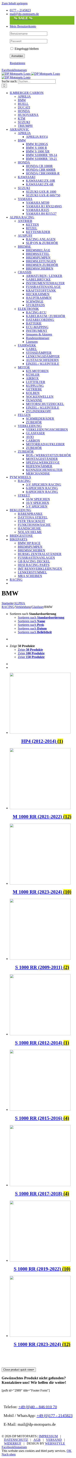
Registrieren (17, 63)
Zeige (30, 649)
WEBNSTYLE (55, 1443)
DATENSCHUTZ (16, 1440)
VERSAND (54, 1440)
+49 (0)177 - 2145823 (55, 1415)
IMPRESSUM (48, 1436)
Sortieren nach (41, 617)
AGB (37, 1440)
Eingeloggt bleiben (26, 48)
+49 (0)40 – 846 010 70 (37, 1407)
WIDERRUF (12, 1443)
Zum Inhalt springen (15, 3)
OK (69, 1451)
